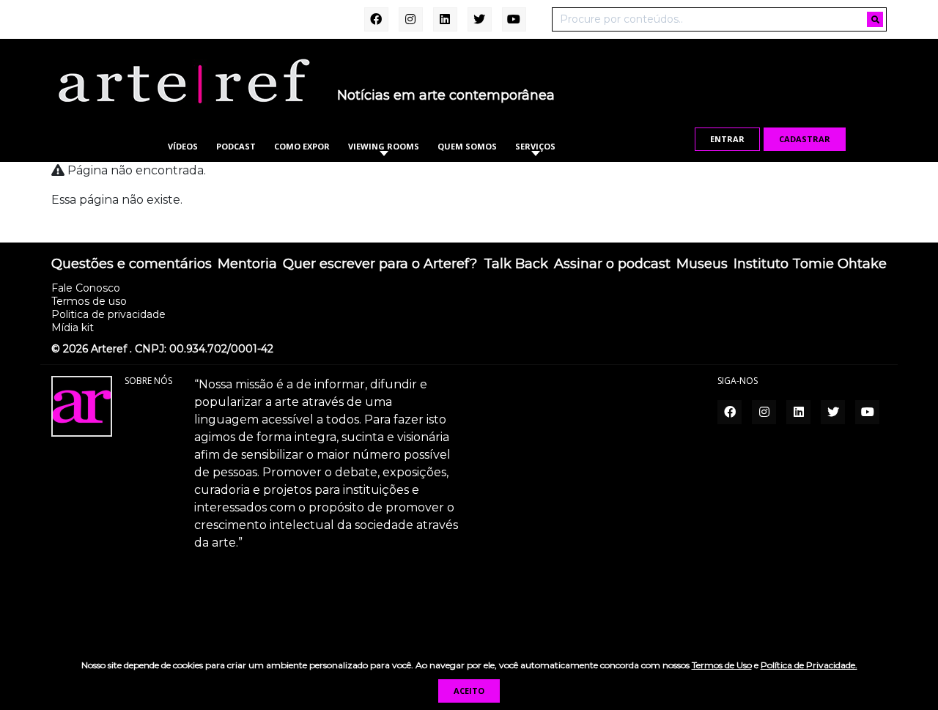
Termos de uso (89, 301)
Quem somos (467, 146)
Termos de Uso (722, 664)
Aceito (469, 690)
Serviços (535, 146)
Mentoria (247, 264)
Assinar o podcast (612, 264)
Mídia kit (72, 327)
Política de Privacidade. (809, 664)
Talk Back (516, 264)
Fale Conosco (85, 288)
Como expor (302, 146)
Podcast (236, 146)
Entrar (727, 138)
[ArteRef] (183, 81)
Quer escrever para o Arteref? (380, 264)
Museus (702, 264)
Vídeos (183, 146)
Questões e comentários (131, 264)
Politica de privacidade (108, 314)
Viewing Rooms (383, 146)
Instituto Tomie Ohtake (810, 264)
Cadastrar (804, 138)
